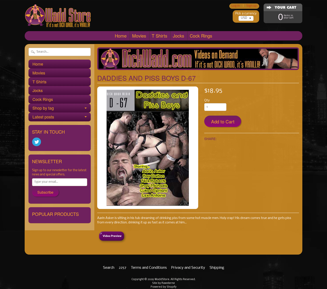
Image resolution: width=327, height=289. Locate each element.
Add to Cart (222, 121)
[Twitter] (36, 142)
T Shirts (159, 35)
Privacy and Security (188, 268)
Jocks (178, 35)
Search (108, 268)
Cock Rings (201, 35)
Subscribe (45, 192)
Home (121, 35)
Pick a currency (245, 13)
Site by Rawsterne (163, 283)
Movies (139, 35)
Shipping (217, 268)
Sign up (251, 6)
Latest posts (43, 117)
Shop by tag (43, 108)
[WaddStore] (58, 20)
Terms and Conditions (149, 268)
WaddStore (162, 279)
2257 (122, 268)
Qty (207, 100)
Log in (236, 6)
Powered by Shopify (163, 287)
